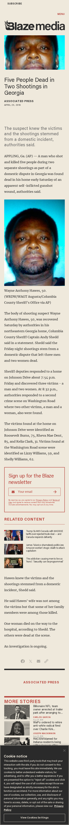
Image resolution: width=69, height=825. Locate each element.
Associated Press (19, 101)
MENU (61, 14)
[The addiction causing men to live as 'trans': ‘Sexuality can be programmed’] (13, 562)
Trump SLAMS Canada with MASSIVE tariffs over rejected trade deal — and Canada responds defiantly (44, 534)
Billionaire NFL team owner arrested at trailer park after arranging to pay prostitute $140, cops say (48, 710)
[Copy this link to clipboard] (46, 661)
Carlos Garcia (42, 717)
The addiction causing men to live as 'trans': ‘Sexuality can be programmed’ (44, 560)
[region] (34, 785)
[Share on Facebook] (23, 661)
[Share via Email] (38, 661)
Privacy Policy (42, 500)
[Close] (64, 750)
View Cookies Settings (35, 818)
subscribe (14, 4)
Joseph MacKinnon (44, 734)
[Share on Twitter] (31, 661)
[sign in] (2, 4)
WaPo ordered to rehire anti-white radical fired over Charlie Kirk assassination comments (48, 726)
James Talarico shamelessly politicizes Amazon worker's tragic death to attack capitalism (45, 548)
